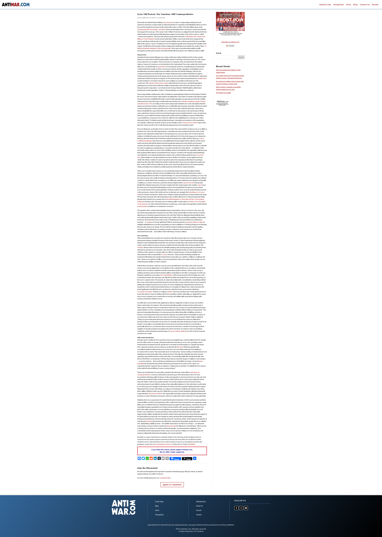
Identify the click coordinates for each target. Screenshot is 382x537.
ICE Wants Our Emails (223, 93)
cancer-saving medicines (178, 331)
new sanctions (168, 22)
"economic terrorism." (145, 292)
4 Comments (160, 18)
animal (149, 222)
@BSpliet (192, 444)
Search (198, 510)
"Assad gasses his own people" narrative (151, 29)
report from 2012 (188, 183)
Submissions (201, 502)
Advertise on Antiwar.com (230, 42)
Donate (375, 5)
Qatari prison (143, 206)
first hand (149, 421)
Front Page (159, 502)
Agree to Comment (172, 484)
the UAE (180, 347)
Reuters (170, 292)
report (199, 185)
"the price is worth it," (155, 393)
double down (202, 78)
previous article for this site (195, 222)
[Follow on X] (241, 508)
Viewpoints (338, 5)
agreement (161, 67)
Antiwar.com (325, 5)
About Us (199, 506)
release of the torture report (158, 83)
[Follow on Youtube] (246, 508)
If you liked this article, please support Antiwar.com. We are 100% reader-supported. (172, 451)
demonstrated (172, 426)
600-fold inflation (166, 275)
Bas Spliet (142, 18)
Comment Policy (165, 478)
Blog (355, 5)
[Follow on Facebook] (236, 508)
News (348, 5)
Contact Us (365, 5)
